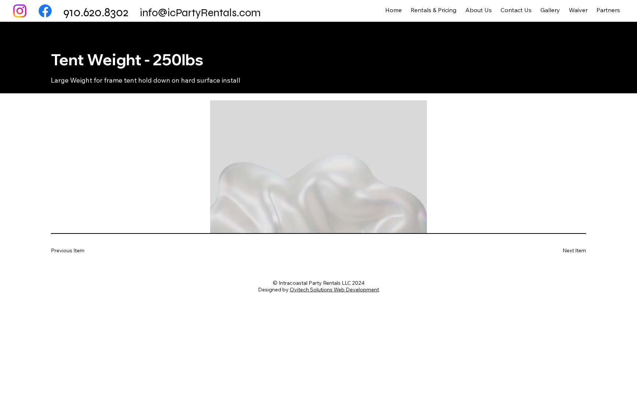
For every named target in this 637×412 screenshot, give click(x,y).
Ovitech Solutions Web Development (334, 289)
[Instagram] (19, 11)
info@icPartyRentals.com (200, 12)
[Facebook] (45, 11)
